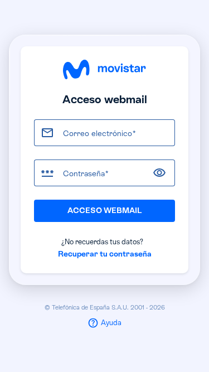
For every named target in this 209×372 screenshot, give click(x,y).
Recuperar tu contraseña (105, 254)
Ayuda (111, 322)
